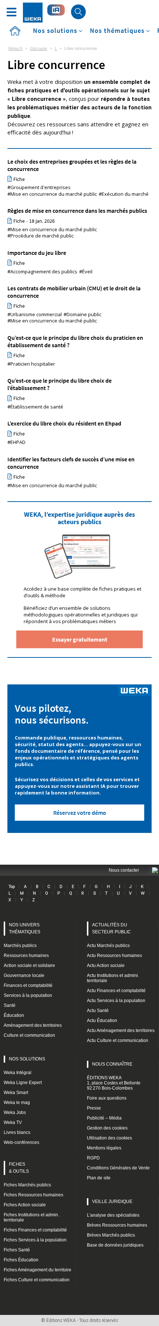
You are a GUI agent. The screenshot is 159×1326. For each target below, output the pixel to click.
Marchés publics (20, 945)
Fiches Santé (17, 1249)
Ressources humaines (26, 955)
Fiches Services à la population (35, 1240)
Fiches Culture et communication (37, 1279)
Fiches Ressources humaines (33, 1194)
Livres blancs (17, 1132)
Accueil (14, 31)
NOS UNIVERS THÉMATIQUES (24, 928)
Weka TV (13, 1122)
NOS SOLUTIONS (27, 1059)
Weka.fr (15, 48)
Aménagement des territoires (33, 1025)
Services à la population (28, 995)
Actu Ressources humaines (114, 955)
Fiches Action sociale (25, 1204)
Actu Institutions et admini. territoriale (113, 978)
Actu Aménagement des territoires (121, 1030)
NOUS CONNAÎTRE (112, 1064)
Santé (10, 1005)
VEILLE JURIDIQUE (112, 1201)
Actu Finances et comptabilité (116, 990)
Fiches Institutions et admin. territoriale (31, 1217)
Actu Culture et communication (117, 1040)
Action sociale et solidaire (29, 965)
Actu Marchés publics (108, 945)
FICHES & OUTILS (19, 1168)
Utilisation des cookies (109, 1138)
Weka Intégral (17, 1072)
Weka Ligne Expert (23, 1082)
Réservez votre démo (79, 812)
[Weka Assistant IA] (56, 10)
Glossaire (38, 48)
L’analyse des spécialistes (113, 1215)
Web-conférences (21, 1142)
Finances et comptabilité (28, 985)
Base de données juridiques (115, 1245)
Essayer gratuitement (79, 639)
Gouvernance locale (24, 975)
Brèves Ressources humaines (117, 1225)
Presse (94, 1108)
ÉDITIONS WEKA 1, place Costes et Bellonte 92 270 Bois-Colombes (114, 1083)
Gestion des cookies (107, 1128)
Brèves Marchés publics (111, 1235)
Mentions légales (104, 1148)
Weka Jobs (15, 1112)
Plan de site (99, 1177)
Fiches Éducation (21, 1259)
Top (12, 886)
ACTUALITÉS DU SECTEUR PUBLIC (111, 928)
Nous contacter (124, 870)
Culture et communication (29, 1035)
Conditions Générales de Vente (118, 1167)
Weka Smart (16, 1092)
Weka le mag (17, 1102)
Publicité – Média (104, 1118)
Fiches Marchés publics (27, 1184)
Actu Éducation (102, 1020)
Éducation (14, 1015)
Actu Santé (98, 1010)
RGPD (93, 1158)
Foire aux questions (106, 1098)
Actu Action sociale (106, 965)
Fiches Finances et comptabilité (35, 1230)
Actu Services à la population (116, 1000)
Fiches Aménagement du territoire (37, 1269)
